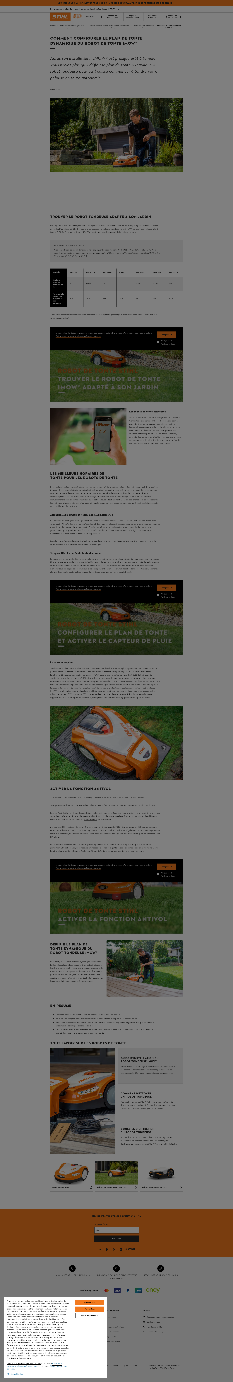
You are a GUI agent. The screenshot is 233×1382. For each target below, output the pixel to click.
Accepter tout (89, 1302)
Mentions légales (15, 1374)
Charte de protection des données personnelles (34, 1365)
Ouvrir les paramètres (89, 1315)
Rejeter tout (90, 1309)
